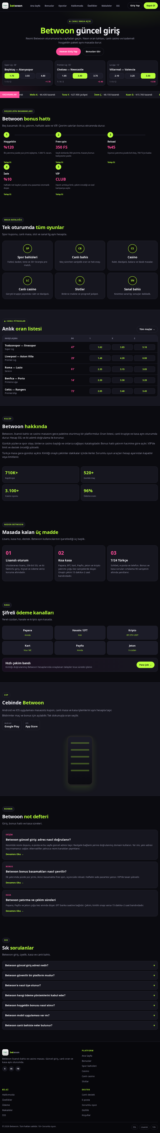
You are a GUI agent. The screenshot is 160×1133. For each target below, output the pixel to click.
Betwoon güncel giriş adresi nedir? (80, 965)
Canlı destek (88, 1094)
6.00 (144, 358)
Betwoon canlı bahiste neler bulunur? (80, 1025)
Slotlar (85, 1081)
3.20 (144, 380)
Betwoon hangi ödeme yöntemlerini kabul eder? (80, 995)
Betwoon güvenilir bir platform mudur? (80, 975)
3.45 (144, 391)
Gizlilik (85, 1110)
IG (11, 1068)
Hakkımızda (77, 5)
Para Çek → (145, 664)
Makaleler (107, 5)
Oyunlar (62, 5)
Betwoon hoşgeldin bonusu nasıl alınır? (80, 1005)
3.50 (148, 75)
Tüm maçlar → (147, 329)
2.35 (100, 369)
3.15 (122, 369)
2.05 (100, 391)
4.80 (43, 75)
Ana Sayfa (35, 5)
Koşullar (86, 1115)
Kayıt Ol (151, 5)
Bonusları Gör (93, 51)
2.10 (117, 75)
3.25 (132, 75)
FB (18, 1068)
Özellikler (92, 5)
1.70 (12, 75)
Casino (85, 1071)
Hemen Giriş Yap (68, 51)
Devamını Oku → (15, 854)
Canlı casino (88, 1076)
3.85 (122, 347)
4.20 (122, 358)
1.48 (100, 358)
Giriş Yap (135, 5)
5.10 (144, 347)
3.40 (80, 75)
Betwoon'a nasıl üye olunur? (80, 985)
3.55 (27, 75)
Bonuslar (49, 5)
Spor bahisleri (89, 1065)
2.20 (100, 380)
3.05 (144, 369)
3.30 (122, 380)
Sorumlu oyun (89, 1104)
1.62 (100, 347)
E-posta (86, 1099)
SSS (118, 5)
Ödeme (6, 1104)
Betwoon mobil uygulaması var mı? (80, 1015)
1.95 (64, 75)
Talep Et (7, 162)
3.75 (95, 75)
